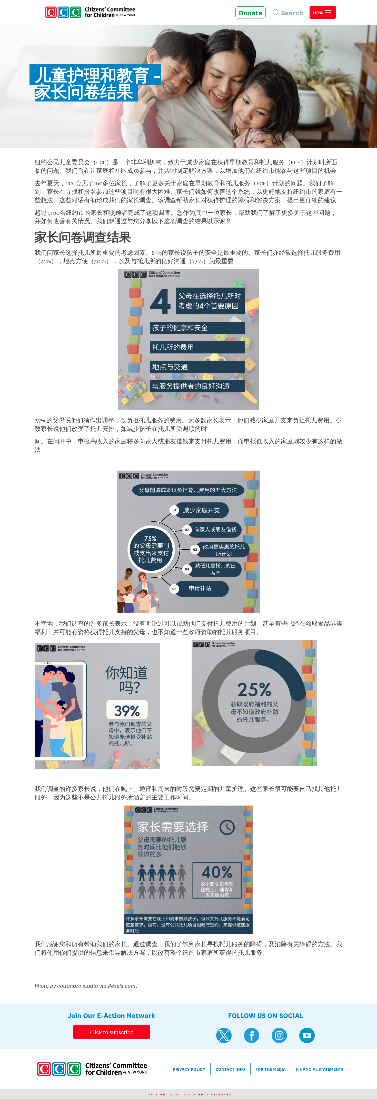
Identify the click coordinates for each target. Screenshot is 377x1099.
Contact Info (230, 1069)
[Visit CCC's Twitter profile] (224, 1035)
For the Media (270, 1069)
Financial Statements (319, 1069)
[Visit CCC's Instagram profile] (279, 1035)
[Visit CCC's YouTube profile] (307, 1035)
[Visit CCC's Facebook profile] (251, 1035)
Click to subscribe (111, 1032)
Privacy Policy (189, 1069)
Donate (250, 12)
